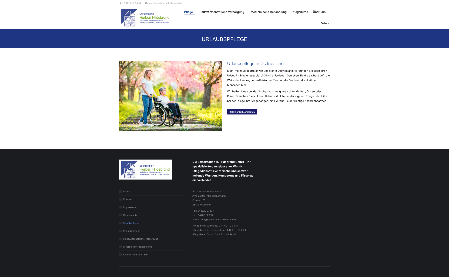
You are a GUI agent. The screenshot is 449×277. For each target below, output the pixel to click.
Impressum (129, 207)
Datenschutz (130, 215)
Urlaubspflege (131, 223)
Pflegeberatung (131, 230)
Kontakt (127, 199)
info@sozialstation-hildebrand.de (165, 3)
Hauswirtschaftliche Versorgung (140, 238)
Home (126, 191)
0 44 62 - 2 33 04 (132, 3)
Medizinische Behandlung (137, 246)
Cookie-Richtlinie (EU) (135, 254)
